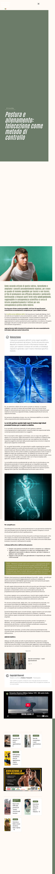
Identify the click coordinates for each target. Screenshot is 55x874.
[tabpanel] (28, 661)
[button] (38, 4)
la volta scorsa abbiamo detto (15, 314)
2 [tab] (29, 670)
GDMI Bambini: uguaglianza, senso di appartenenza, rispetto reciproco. (16, 759)
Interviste (35, 801)
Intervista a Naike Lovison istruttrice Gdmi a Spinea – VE (16, 825)
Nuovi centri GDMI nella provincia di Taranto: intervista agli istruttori (16, 808)
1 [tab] (27, 670)
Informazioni (15, 735)
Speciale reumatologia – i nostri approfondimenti (36, 659)
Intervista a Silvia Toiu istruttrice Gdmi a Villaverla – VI (36, 807)
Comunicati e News (15, 800)
